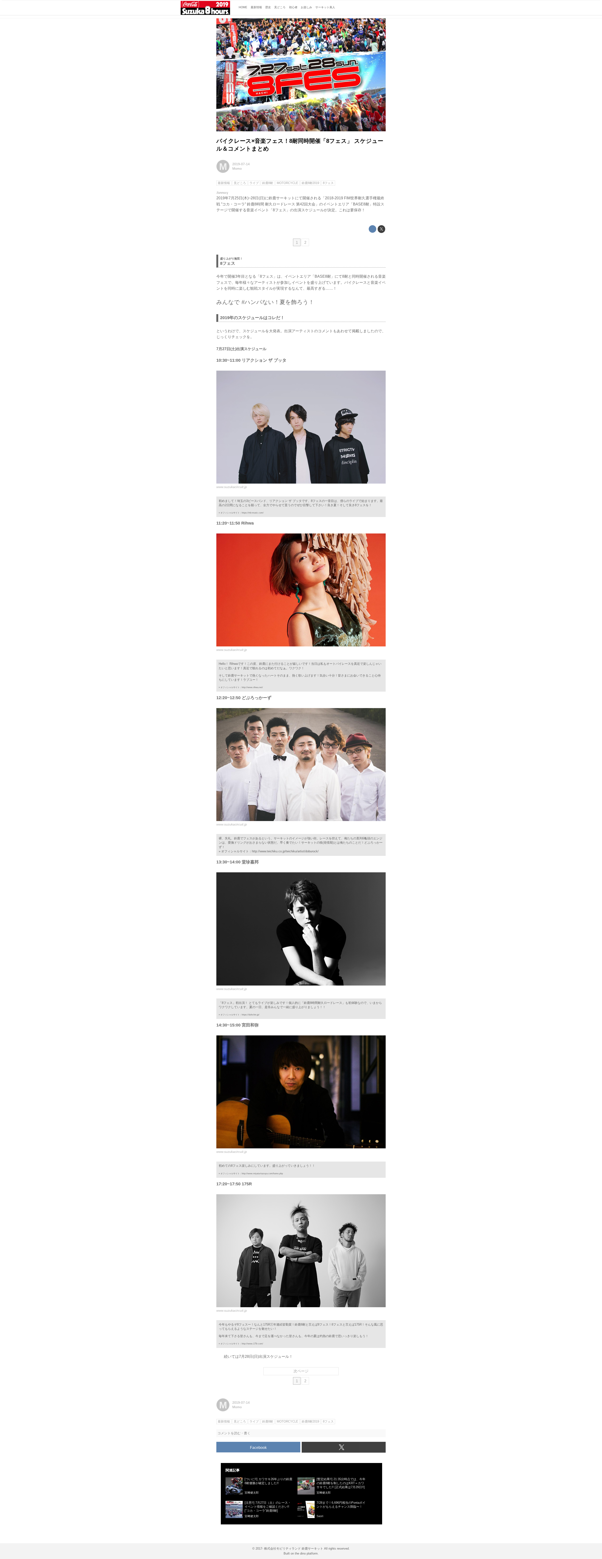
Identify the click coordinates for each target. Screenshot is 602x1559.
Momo (237, 168)
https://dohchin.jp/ (250, 1015)
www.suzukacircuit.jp (231, 487)
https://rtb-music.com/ (253, 513)
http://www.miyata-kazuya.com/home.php (262, 1173)
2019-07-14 (241, 164)
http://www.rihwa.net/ (252, 687)
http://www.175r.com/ (252, 1344)
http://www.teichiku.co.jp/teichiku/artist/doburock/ (285, 851)
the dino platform (306, 1553)
